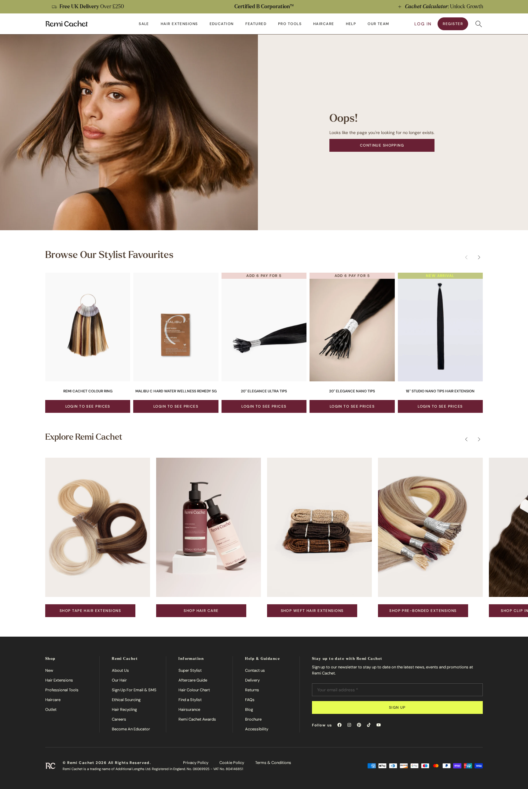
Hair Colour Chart (194, 690)
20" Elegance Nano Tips (352, 391)
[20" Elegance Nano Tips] (352, 327)
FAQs (250, 699)
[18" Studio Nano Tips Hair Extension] (440, 327)
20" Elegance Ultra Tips (264, 391)
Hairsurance (189, 709)
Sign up (397, 707)
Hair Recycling (124, 709)
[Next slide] (517, 7)
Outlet (51, 709)
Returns (252, 690)
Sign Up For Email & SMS (134, 690)
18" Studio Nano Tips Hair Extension (440, 391)
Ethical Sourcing (126, 699)
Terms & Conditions (273, 762)
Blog (249, 709)
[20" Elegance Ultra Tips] (264, 327)
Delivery (252, 680)
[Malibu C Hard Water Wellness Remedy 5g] (175, 327)
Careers (119, 719)
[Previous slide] (11, 7)
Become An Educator (131, 729)
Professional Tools (62, 690)
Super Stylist (190, 670)
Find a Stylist (190, 699)
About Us (120, 670)
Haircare (53, 699)
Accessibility (256, 729)
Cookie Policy (231, 762)
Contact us (255, 670)
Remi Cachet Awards (197, 719)
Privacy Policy (195, 762)
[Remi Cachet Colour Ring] (87, 327)
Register (453, 23)
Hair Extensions (59, 680)
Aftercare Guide (192, 680)
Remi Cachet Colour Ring (87, 391)
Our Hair (119, 680)
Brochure (253, 719)
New (49, 670)
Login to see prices (87, 406)
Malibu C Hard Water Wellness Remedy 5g (176, 391)
